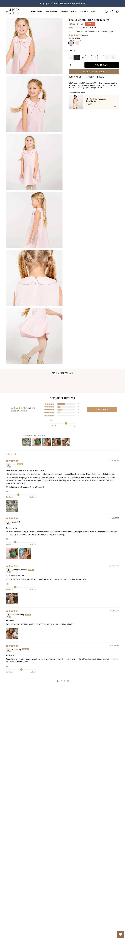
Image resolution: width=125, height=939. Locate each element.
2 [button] (61, 681)
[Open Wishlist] (120, 934)
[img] (12, 460)
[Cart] (117, 11)
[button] (64, 11)
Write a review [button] (102, 409)
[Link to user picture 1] (12, 506)
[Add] (115, 105)
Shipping (72, 27)
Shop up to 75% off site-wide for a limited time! (62, 3)
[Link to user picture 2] (25, 553)
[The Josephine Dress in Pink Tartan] (76, 102)
